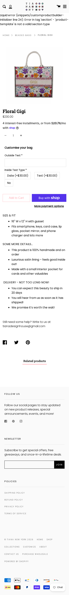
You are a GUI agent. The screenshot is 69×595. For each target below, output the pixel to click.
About (43, 547)
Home (6, 35)
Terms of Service (15, 513)
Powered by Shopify (16, 561)
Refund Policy (13, 500)
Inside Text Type (16, 170)
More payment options (49, 206)
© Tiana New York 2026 (18, 539)
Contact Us (11, 554)
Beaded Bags (23, 35)
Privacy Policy (14, 506)
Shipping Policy (14, 493)
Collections (12, 547)
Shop (50, 539)
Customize (29, 547)
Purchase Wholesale (35, 554)
